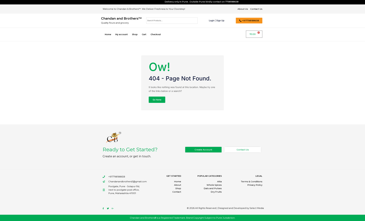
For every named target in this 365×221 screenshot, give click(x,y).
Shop (135, 34)
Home (108, 34)
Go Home (157, 99)
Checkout (156, 34)
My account (121, 34)
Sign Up (220, 20)
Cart (144, 34)
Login (211, 20)
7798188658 (227, 1)
